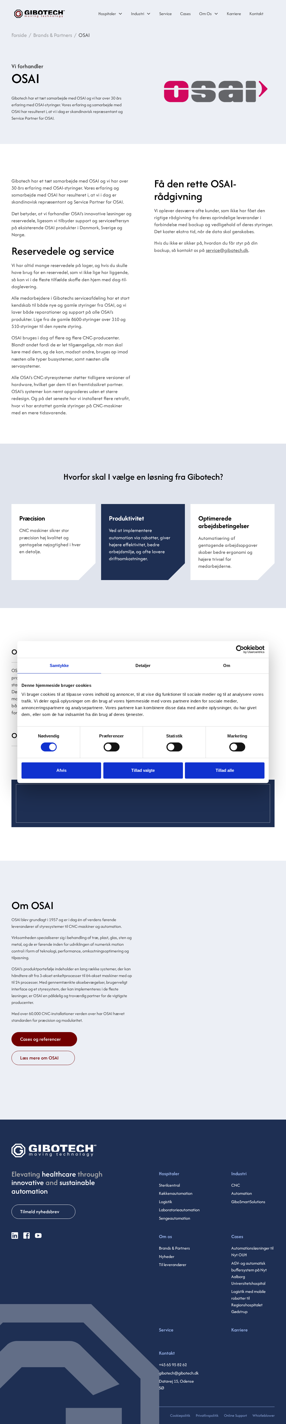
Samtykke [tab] (59, 665)
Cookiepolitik (180, 1415)
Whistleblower (263, 1415)
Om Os (205, 13)
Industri (137, 13)
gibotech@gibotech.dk (179, 1373)
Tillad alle (225, 770)
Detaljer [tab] (143, 665)
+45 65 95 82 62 (173, 1365)
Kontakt (167, 1353)
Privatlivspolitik (207, 1415)
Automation (241, 1193)
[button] (110, 13)
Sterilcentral (169, 1185)
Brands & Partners (52, 35)
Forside (19, 35)
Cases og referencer (40, 1039)
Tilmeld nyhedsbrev (39, 1211)
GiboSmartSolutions (248, 1202)
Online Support (235, 1415)
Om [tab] (226, 665)
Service (166, 1329)
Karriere (239, 1329)
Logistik (165, 1202)
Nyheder (166, 1256)
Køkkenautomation (175, 1193)
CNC (235, 1185)
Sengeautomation (174, 1218)
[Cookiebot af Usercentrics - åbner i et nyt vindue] (240, 649)
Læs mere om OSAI (39, 1057)
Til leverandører (172, 1264)
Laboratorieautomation (179, 1210)
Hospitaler (107, 13)
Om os (165, 1236)
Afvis (61, 770)
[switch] (112, 746)
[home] (39, 14)
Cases (237, 1236)
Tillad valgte (143, 770)
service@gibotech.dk (227, 250)
